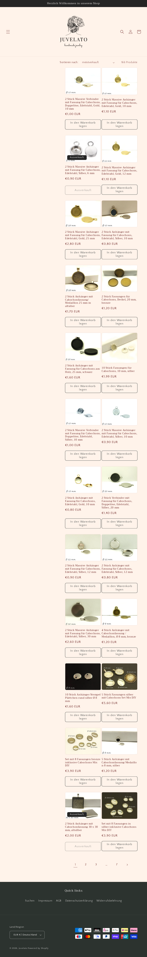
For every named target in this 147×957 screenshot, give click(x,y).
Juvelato (23, 948)
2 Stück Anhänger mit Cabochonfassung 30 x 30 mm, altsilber (81, 827)
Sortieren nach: (69, 62)
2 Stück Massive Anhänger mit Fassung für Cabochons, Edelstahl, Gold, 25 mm (83, 235)
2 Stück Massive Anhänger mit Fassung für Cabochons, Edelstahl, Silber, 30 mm (83, 633)
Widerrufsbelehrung (109, 900)
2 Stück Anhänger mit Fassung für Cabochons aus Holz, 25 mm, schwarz (82, 369)
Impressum (45, 900)
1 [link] (75, 864)
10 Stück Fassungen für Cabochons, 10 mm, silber (118, 369)
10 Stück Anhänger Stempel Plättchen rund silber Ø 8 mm (83, 698)
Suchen (30, 900)
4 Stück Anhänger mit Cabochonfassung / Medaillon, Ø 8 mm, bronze (119, 633)
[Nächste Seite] (127, 865)
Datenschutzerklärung (79, 900)
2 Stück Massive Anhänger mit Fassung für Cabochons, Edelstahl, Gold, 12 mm (119, 171)
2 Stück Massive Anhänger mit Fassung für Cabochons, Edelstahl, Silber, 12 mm (83, 569)
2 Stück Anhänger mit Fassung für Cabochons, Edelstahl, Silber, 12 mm (117, 569)
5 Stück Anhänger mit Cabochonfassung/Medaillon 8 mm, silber (119, 763)
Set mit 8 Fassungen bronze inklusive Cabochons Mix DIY (82, 763)
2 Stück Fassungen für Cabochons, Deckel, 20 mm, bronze (119, 300)
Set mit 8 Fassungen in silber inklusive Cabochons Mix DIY (119, 827)
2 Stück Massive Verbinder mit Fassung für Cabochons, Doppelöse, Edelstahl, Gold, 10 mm (83, 104)
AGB (58, 900)
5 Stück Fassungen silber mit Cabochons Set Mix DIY (119, 696)
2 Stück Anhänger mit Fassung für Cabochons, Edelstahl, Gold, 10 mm (80, 501)
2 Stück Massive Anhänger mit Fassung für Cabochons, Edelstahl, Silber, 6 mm (83, 170)
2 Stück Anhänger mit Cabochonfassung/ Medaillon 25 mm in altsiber (79, 301)
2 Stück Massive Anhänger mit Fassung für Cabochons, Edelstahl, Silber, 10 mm (119, 433)
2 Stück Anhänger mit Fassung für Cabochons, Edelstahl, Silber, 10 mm (117, 235)
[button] (8, 32)
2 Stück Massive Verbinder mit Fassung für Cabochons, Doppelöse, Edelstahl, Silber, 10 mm (83, 435)
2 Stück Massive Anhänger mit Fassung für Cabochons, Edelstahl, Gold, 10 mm (119, 103)
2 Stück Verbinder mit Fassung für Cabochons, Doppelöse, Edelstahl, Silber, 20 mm (117, 502)
